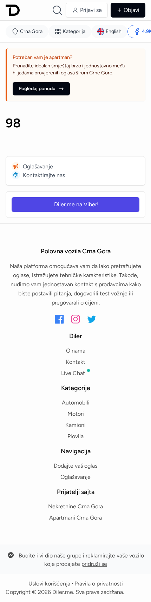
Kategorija (74, 31)
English (114, 31)
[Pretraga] (57, 10)
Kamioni (75, 425)
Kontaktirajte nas (44, 175)
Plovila (75, 436)
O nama (75, 350)
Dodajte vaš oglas (75, 465)
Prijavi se (91, 10)
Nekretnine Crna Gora (75, 506)
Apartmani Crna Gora (75, 517)
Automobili (76, 402)
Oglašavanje (38, 166)
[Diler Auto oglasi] (13, 10)
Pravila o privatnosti (98, 583)
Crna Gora (31, 31)
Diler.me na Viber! (76, 204)
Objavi (131, 10)
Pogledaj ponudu (37, 89)
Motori (75, 413)
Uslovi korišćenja (49, 583)
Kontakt (75, 362)
